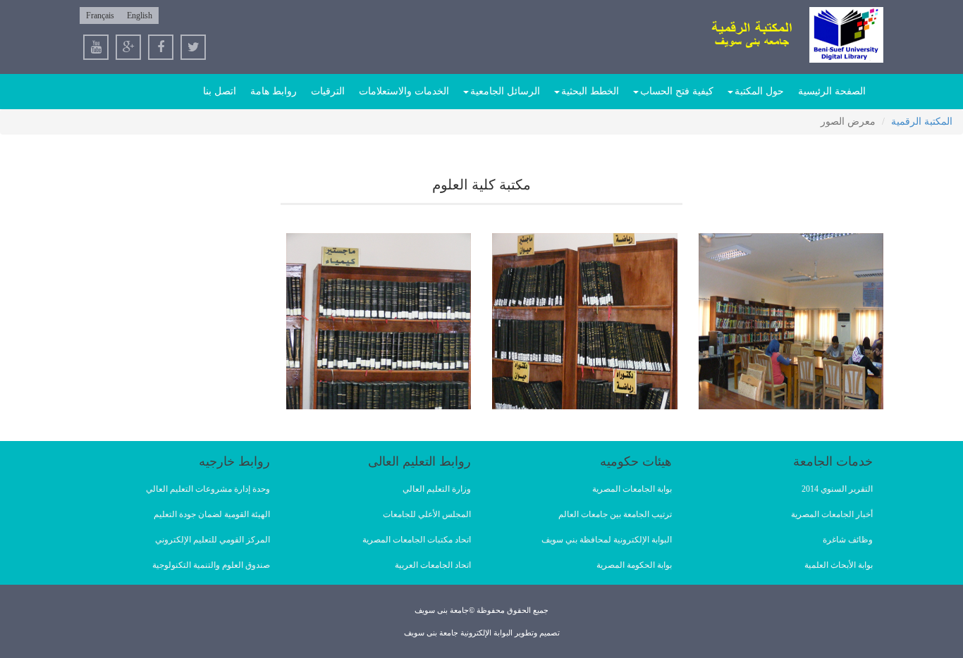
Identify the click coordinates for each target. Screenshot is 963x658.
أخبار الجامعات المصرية (832, 514)
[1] (791, 321)
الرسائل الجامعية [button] (505, 91)
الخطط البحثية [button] (590, 91)
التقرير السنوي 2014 (837, 489)
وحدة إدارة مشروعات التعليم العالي (208, 489)
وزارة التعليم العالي (437, 489)
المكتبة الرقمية (921, 121)
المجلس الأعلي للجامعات (427, 514)
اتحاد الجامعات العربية (433, 565)
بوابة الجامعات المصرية (632, 489)
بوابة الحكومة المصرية (634, 565)
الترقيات (328, 91)
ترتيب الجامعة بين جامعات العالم (615, 514)
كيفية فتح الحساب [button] (676, 91)
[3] (379, 321)
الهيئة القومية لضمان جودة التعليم (212, 514)
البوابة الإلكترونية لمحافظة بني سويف (606, 540)
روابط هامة (273, 91)
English (139, 15)
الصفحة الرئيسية (832, 91)
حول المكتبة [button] (759, 91)
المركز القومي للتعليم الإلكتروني (212, 540)
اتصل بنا (219, 91)
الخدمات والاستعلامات (404, 91)
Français (100, 15)
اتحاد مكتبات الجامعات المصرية (416, 540)
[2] (584, 321)
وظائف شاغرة (848, 540)
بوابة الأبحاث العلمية (838, 565)
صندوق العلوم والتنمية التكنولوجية (211, 565)
